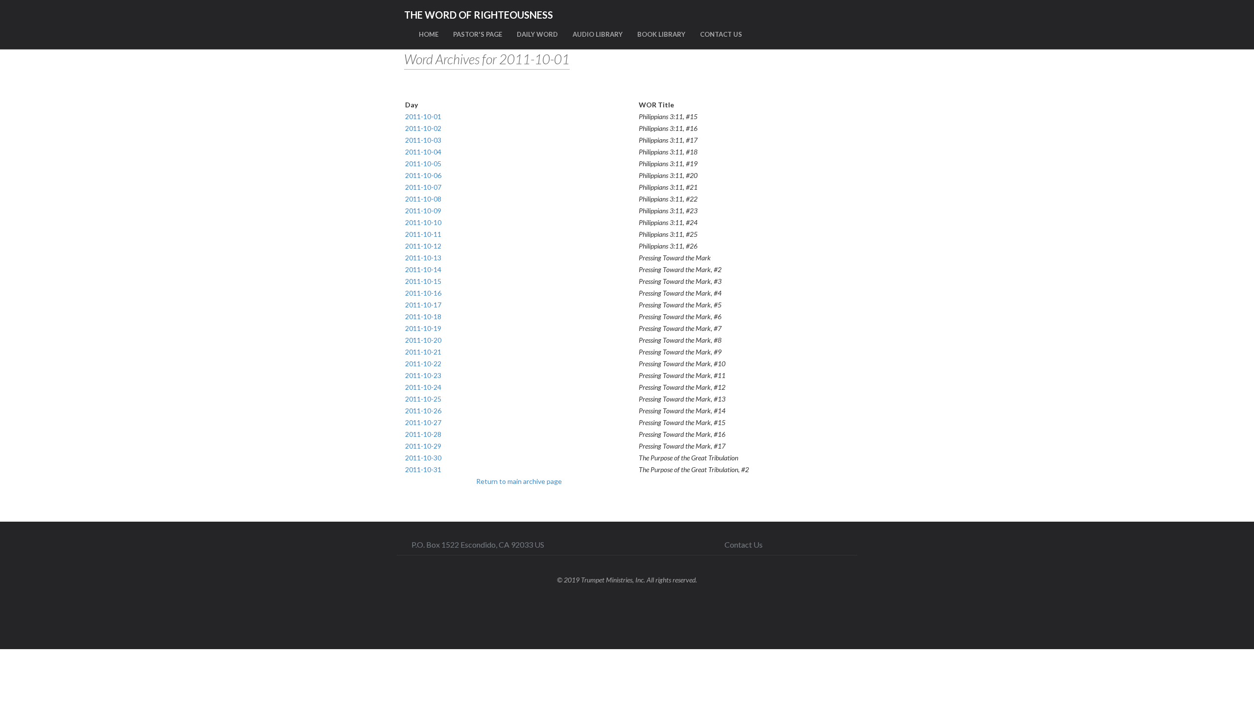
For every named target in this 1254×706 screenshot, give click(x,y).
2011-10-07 (423, 187)
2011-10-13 (423, 257)
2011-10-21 (423, 352)
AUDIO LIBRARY (598, 34)
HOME (428, 34)
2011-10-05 (423, 163)
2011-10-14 (423, 269)
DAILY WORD (537, 34)
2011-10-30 (423, 458)
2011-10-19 (423, 328)
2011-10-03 (423, 140)
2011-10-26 (423, 410)
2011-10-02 (423, 128)
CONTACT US (721, 34)
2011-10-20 (423, 340)
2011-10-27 (423, 422)
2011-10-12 (423, 246)
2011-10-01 (423, 116)
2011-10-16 (423, 293)
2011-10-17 (423, 305)
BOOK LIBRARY (661, 34)
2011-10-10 (423, 222)
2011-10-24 (423, 387)
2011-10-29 (423, 446)
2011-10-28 (423, 434)
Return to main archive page (519, 481)
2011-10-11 (423, 234)
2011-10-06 (423, 175)
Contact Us (743, 544)
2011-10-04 (423, 152)
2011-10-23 (423, 375)
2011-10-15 (423, 281)
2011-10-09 (423, 210)
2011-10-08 (423, 199)
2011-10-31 (423, 469)
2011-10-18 (423, 316)
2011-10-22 (423, 363)
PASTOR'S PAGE (477, 34)
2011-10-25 (423, 399)
